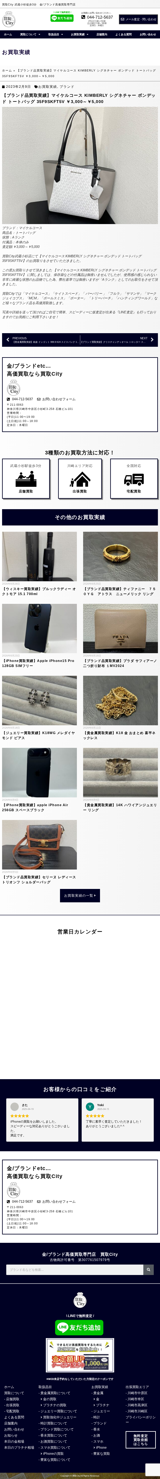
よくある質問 (123, 34)
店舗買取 (26, 491)
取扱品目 (53, 34)
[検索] (148, 1270)
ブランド (67, 86)
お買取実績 (78, 34)
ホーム (8, 34)
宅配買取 (134, 491)
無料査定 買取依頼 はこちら (141, 1440)
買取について (28, 34)
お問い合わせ (148, 34)
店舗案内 (101, 34)
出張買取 (80, 491)
